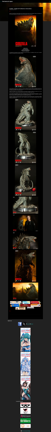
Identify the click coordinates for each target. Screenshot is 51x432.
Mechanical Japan (7, 1)
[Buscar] (49, 1)
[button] (9, 11)
